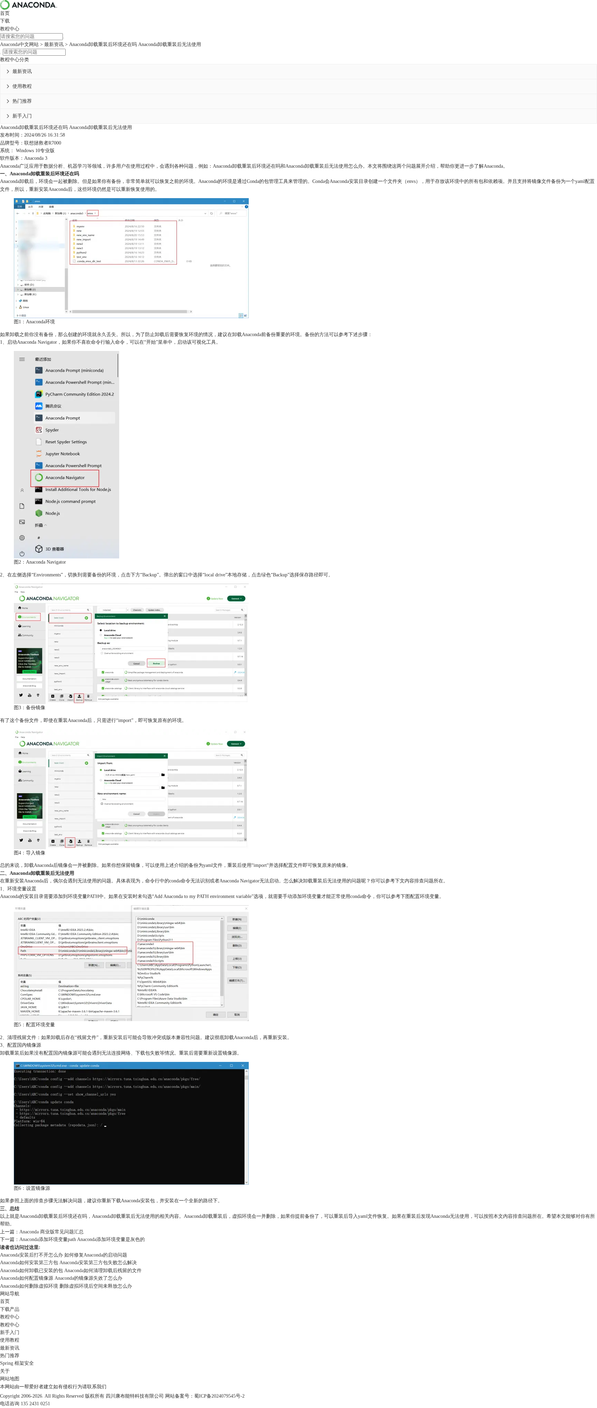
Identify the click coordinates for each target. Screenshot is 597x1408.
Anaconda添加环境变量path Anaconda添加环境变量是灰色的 (82, 1239)
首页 (5, 13)
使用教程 (22, 86)
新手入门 (22, 116)
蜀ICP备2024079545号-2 (219, 1396)
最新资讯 (54, 44)
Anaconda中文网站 (19, 44)
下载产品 (9, 1309)
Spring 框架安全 (17, 1363)
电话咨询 (9, 1403)
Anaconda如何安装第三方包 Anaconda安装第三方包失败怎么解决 (68, 1262)
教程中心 (9, 28)
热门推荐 (22, 101)
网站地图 (9, 1378)
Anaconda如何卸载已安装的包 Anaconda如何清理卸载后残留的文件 (71, 1270)
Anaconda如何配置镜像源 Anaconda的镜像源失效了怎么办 (61, 1278)
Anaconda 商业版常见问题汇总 (51, 1231)
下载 (5, 21)
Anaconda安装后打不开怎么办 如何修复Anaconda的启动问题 (63, 1255)
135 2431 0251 (35, 1403)
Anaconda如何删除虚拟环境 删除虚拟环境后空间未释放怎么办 (66, 1286)
